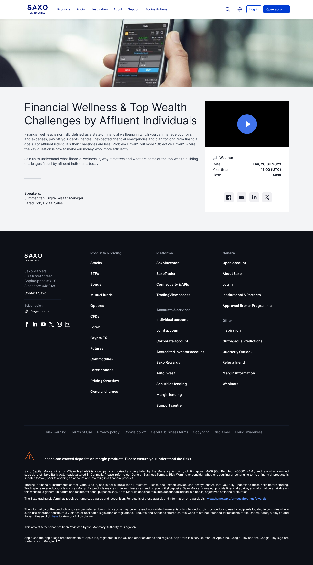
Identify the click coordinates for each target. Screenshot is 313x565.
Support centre (169, 405)
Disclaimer (222, 432)
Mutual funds (101, 295)
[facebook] (229, 197)
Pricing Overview (104, 381)
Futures (96, 348)
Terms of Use (81, 432)
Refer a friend (234, 362)
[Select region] (240, 9)
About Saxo (232, 273)
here (55, 516)
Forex (95, 327)
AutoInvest (165, 373)
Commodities (101, 359)
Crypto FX (98, 338)
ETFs (94, 273)
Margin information (239, 373)
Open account (276, 9)
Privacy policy (108, 432)
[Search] (228, 9)
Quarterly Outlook (238, 352)
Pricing (82, 9)
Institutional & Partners (242, 295)
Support (134, 9)
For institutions (156, 9)
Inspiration (100, 9)
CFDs (94, 316)
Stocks (96, 263)
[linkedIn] (254, 197)
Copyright (201, 432)
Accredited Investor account (180, 352)
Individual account (172, 319)
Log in (253, 9)
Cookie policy (135, 432)
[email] (241, 197)
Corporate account (172, 341)
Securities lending (171, 384)
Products (64, 9)
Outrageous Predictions (243, 341)
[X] (267, 197)
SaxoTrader (166, 273)
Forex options (101, 370)
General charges (104, 391)
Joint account (167, 330)
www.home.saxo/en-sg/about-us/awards (237, 498)
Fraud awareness (248, 432)
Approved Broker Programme (247, 305)
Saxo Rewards (168, 362)
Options (97, 305)
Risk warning (56, 432)
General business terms (169, 432)
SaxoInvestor (167, 263)
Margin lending (169, 394)
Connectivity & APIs (172, 284)
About (117, 9)
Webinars (230, 384)
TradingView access (173, 295)
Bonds (95, 284)
